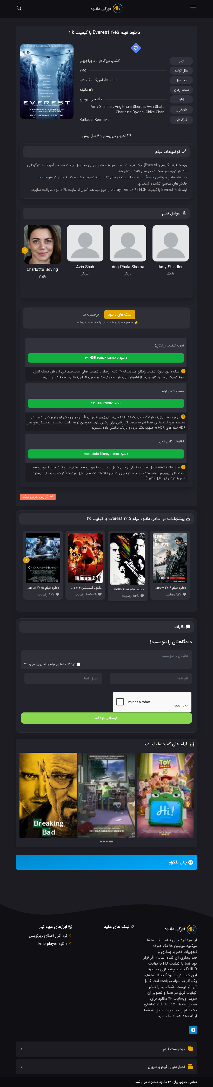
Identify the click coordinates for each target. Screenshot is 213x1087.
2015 (83, 70)
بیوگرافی (103, 61)
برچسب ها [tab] (91, 314)
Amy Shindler (102, 107)
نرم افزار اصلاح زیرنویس (48, 936)
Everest (151, 165)
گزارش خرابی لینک (35, 497)
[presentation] (25, 250)
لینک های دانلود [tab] (119, 314)
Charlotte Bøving (130, 112)
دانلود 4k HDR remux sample (106, 358)
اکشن (116, 61)
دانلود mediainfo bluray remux (106, 454)
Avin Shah (155, 107)
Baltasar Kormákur (95, 120)
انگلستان (86, 80)
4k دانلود (60, 190)
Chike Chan (155, 112)
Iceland (111, 80)
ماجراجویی (87, 61)
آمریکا (99, 80)
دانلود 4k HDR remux (106, 403)
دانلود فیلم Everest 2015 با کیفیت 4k (104, 32)
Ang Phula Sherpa (130, 107)
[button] (111, 841)
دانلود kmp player (52, 944)
